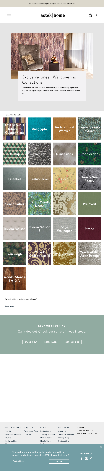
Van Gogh (14, 254)
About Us (62, 431)
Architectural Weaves (64, 129)
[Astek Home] (52, 15)
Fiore (64, 179)
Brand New (31, 342)
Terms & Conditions (66, 434)
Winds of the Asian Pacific (89, 254)
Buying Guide (45, 431)
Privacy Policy (63, 438)
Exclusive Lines (11, 441)
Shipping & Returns (48, 434)
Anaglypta (39, 129)
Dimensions (64, 154)
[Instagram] (86, 458)
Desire (39, 154)
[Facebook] (81, 458)
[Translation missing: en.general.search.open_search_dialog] (96, 15)
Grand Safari (14, 204)
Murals (8, 438)
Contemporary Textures (89, 129)
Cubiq (14, 154)
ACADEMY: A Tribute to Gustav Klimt (15, 129)
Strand (89, 229)
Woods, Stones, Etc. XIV (14, 279)
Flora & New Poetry (89, 179)
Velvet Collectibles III (39, 254)
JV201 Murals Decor (39, 204)
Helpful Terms (45, 441)
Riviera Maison (14, 229)
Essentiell (15, 179)
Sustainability (63, 441)
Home (7, 115)
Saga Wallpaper (64, 229)
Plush (64, 204)
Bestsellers (51, 342)
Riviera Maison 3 (39, 229)
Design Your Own (31, 431)
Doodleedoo (89, 154)
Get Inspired (72, 342)
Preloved (89, 204)
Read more (9, 306)
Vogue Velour (64, 254)
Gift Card (27, 434)
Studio (8, 431)
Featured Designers (13, 434)
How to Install (45, 438)
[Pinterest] (91, 458)
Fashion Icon (39, 179)
